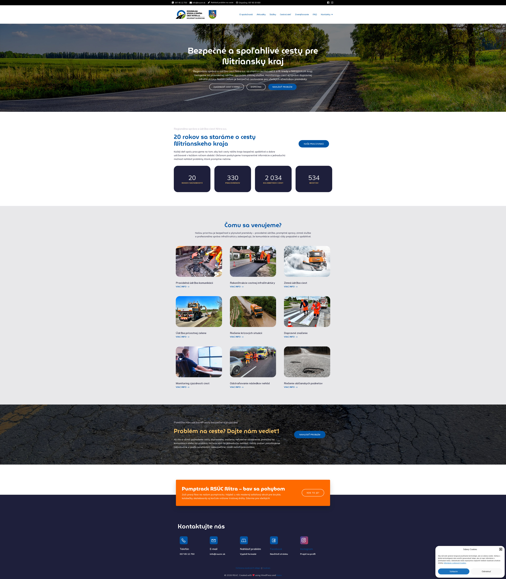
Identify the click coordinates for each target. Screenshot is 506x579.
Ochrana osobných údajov (248, 568)
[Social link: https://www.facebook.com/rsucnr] (328, 3)
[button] (500, 549)
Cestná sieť (285, 14)
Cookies (266, 568)
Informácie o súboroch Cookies (455, 563)
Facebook (276, 549)
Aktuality (261, 14)
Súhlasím (454, 571)
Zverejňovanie (302, 14)
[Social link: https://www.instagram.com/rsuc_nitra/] (332, 3)
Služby (273, 14)
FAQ (315, 14)
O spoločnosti (246, 14)
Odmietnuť (486, 571)
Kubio (279, 575)
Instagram (306, 549)
